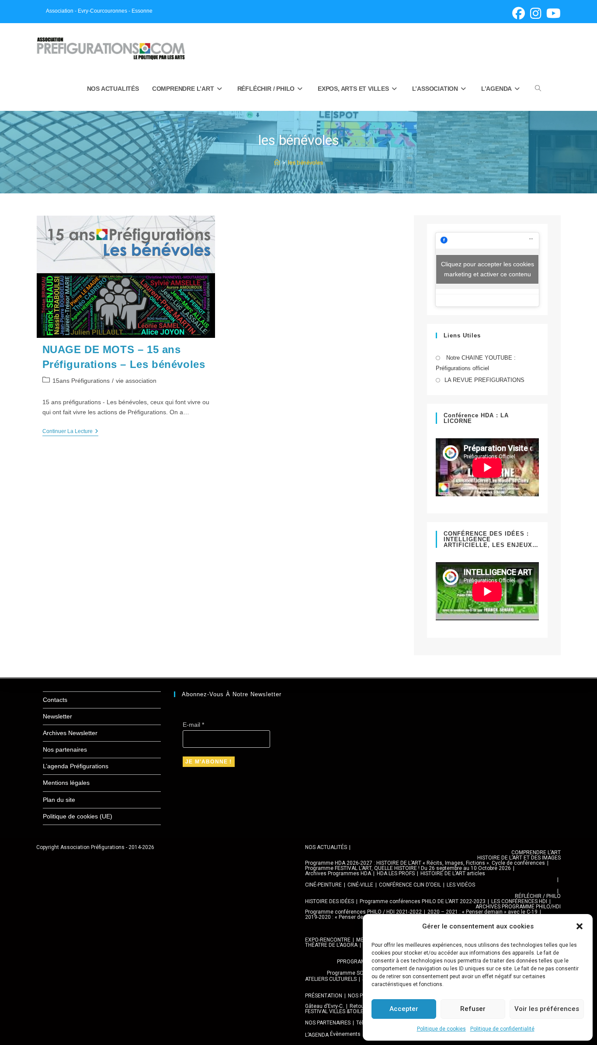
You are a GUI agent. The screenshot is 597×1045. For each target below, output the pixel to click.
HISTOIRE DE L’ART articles (452, 873)
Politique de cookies (441, 1029)
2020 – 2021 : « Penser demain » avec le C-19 (482, 912)
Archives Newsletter (70, 732)
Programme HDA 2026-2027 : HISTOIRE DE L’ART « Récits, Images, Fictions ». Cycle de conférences (425, 863)
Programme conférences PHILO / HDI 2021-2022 (363, 912)
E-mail (193, 724)
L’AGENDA (317, 1035)
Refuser (473, 1009)
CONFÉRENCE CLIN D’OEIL (410, 885)
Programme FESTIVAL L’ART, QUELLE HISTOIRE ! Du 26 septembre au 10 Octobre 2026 (408, 868)
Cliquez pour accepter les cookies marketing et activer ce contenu (487, 269)
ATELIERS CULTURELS (331, 979)
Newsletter (57, 716)
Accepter (403, 1009)
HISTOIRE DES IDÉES (329, 901)
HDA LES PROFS (396, 873)
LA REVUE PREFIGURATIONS (484, 380)
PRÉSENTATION (323, 996)
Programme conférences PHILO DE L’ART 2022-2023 (423, 901)
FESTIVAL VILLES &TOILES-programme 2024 (357, 1011)
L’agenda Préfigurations (75, 766)
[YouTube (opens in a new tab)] (552, 13)
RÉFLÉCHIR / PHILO (538, 896)
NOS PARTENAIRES (328, 1023)
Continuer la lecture (70, 432)
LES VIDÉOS (461, 885)
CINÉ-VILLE (360, 885)
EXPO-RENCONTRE (328, 940)
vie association (136, 380)
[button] (579, 926)
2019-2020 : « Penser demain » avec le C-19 (357, 917)
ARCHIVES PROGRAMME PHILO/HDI (518, 907)
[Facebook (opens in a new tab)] (519, 13)
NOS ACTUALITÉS (326, 847)
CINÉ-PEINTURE (323, 885)
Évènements (345, 1034)
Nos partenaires (65, 749)
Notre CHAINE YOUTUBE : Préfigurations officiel (476, 362)
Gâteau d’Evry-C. (324, 1006)
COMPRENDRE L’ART (536, 852)
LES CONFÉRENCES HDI (519, 901)
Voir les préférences (546, 1009)
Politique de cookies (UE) (77, 816)
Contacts (55, 699)
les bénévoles (305, 162)
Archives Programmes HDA (338, 873)
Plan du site (59, 799)
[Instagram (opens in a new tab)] (536, 13)
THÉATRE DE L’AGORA (331, 945)
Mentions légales (66, 782)
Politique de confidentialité (502, 1029)
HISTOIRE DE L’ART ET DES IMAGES (519, 858)
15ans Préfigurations (81, 380)
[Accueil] (277, 162)
